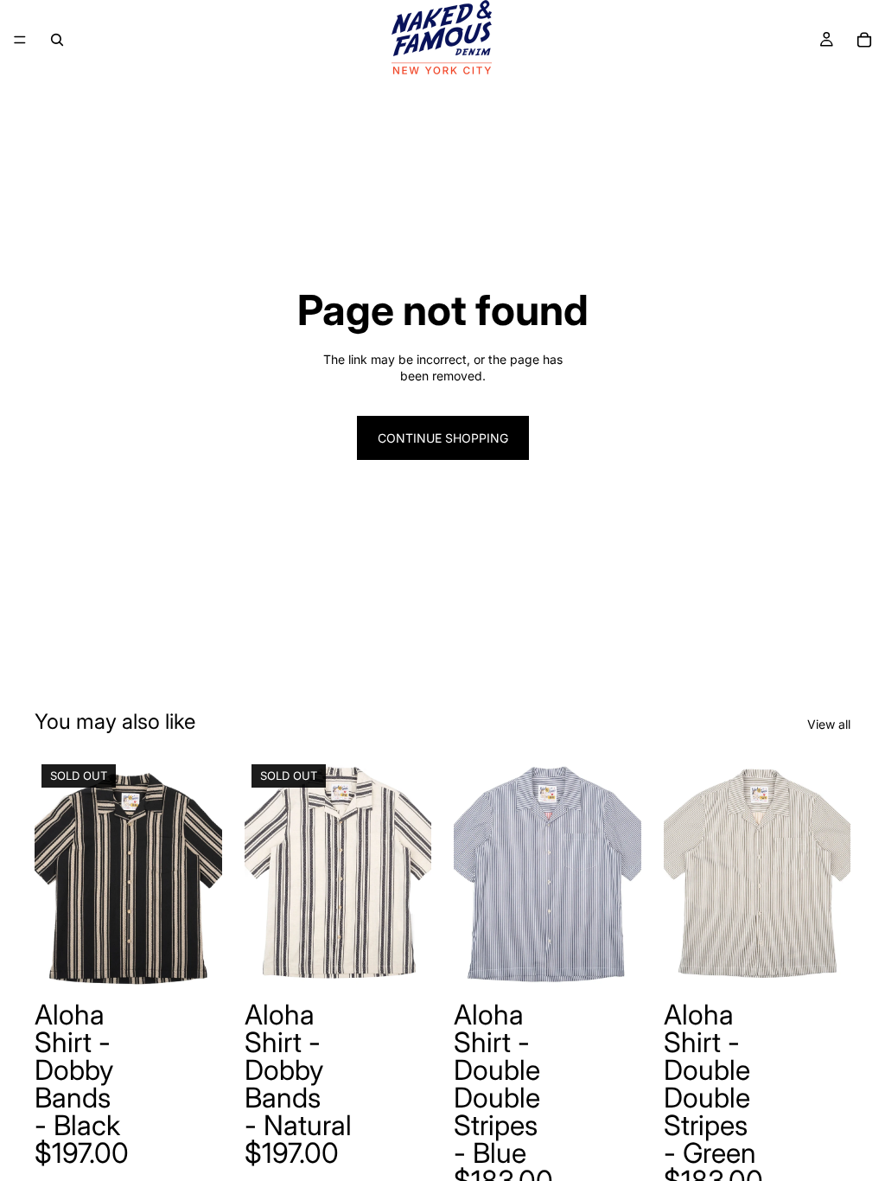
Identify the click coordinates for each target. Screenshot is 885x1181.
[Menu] (20, 40)
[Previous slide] (54, 875)
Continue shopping (443, 438)
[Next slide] (203, 875)
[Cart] (864, 40)
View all (828, 724)
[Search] (57, 40)
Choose (629, 965)
